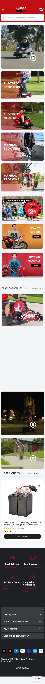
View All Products (34, 473)
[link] (22, 85)
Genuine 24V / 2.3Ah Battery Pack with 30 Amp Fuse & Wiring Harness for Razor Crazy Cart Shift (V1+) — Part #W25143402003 (22, 523)
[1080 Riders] (22, 9)
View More (36, 288)
